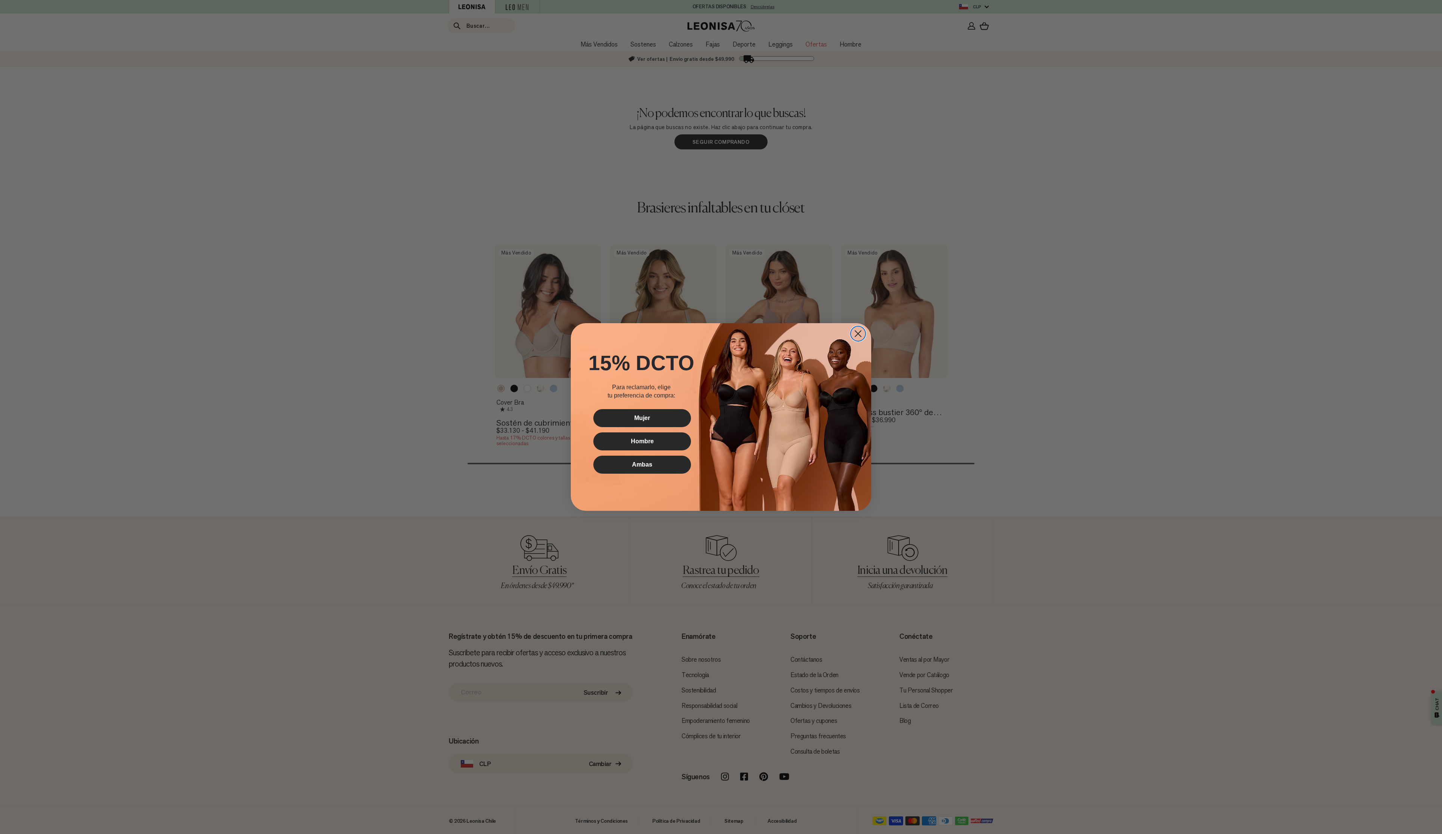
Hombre (642, 441)
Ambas (642, 464)
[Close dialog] (858, 333)
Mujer (642, 418)
